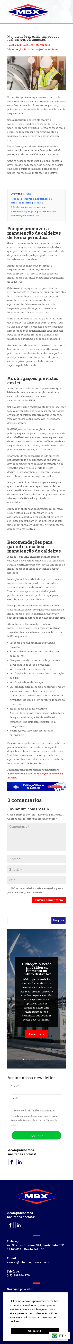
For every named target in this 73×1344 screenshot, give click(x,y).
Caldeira (28, 44)
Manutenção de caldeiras (23, 49)
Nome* (15, 1086)
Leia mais (36, 1034)
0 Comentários (49, 49)
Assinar (36, 1136)
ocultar (27, 194)
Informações (42, 44)
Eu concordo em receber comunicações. (34, 1110)
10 (49, 1059)
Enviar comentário (49, 900)
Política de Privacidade (23, 1120)
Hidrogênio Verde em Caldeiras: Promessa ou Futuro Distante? (36, 969)
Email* (14, 1098)
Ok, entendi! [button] (35, 1330)
